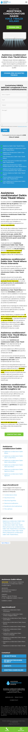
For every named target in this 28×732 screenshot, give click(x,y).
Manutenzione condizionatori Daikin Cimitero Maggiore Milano (13, 614)
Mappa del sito (9, 697)
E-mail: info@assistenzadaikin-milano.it (12, 598)
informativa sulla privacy (22, 126)
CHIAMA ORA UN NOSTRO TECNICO (14, 74)
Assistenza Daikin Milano (13, 670)
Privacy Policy (19, 697)
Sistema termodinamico (11, 503)
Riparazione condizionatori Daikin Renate (14, 645)
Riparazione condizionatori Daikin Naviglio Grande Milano (14, 638)
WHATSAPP (21, 730)
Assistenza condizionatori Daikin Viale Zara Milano (13, 465)
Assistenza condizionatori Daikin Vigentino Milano (13, 470)
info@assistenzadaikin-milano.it (13, 661)
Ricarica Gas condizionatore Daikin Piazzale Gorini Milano (14, 619)
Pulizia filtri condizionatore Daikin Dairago (14, 626)
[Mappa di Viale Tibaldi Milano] (14, 558)
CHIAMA (7, 730)
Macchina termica (9, 497)
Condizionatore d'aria (10, 495)
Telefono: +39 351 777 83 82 (9, 596)
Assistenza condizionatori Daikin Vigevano (13, 474)
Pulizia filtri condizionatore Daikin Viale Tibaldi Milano (14, 530)
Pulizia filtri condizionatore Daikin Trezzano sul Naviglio (12, 634)
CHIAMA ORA (14, 27)
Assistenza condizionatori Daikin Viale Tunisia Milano (13, 456)
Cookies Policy (14, 700)
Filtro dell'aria (8, 509)
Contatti (7, 666)
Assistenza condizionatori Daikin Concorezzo (11, 610)
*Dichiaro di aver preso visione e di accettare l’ (14, 126)
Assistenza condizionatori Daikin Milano (13, 452)
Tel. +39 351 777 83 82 (14, 691)
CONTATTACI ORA (14, 434)
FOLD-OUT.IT (16, 724)
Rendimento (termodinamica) (13, 506)
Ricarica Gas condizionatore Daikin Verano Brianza (14, 623)
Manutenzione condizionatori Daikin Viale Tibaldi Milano (12, 525)
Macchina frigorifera (10, 500)
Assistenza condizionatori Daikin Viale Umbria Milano (13, 461)
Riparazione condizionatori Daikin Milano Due (14, 642)
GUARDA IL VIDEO (7, 600)
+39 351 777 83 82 (10, 656)
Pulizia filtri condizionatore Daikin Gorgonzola (12, 629)
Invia (5, 130)
